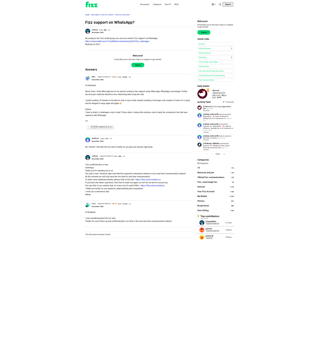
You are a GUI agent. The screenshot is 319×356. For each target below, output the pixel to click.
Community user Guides (208, 62)
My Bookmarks (215, 48)
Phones (215, 201)
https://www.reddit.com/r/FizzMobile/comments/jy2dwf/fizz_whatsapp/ (117, 41)
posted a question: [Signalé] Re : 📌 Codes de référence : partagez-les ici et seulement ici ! (217, 116)
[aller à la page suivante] (224, 153)
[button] (87, 31)
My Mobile (215, 196)
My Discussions (205, 53)
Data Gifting (215, 210)
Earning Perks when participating (212, 75)
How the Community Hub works (211, 71)
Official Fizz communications (215, 177)
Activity (202, 44)
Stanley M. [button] (95, 138)
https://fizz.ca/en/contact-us (148, 179)
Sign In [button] (138, 65)
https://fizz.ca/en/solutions (153, 185)
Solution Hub (204, 66)
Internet (215, 187)
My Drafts (215, 57)
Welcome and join (215, 172)
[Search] (220, 4)
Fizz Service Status (206, 80)
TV (215, 168)
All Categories (202, 163)
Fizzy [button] (93, 204)
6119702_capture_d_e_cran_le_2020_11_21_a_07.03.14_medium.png (102, 127)
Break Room (215, 206)
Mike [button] (93, 77)
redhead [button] (95, 30)
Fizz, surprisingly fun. (215, 182)
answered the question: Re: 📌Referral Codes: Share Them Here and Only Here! (216, 146)
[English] (91, 4)
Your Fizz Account (215, 191)
